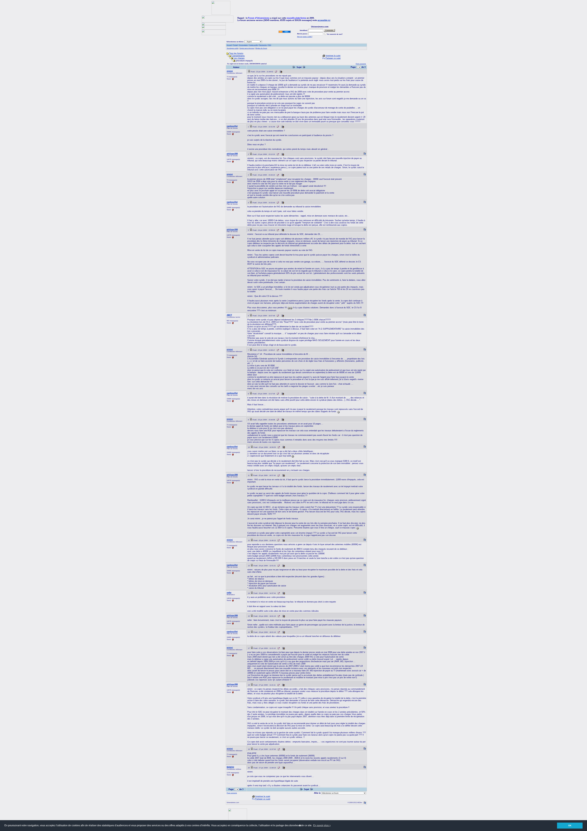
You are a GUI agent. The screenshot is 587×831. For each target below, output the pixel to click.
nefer (229, 592)
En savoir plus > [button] (322, 825)
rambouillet (232, 126)
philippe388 (232, 154)
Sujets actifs (253, 45)
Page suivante (361, 64)
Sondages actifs (232, 48)
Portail (235, 45)
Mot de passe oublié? (304, 36)
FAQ (269, 45)
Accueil (229, 45)
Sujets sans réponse (247, 48)
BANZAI (230, 767)
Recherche (263, 45)
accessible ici (323, 20)
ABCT (229, 315)
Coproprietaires (238, 56)
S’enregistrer (243, 45)
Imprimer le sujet (333, 55)
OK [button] (569, 825)
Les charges (239, 58)
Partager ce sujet (333, 58)
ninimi (230, 71)
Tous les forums (236, 53)
